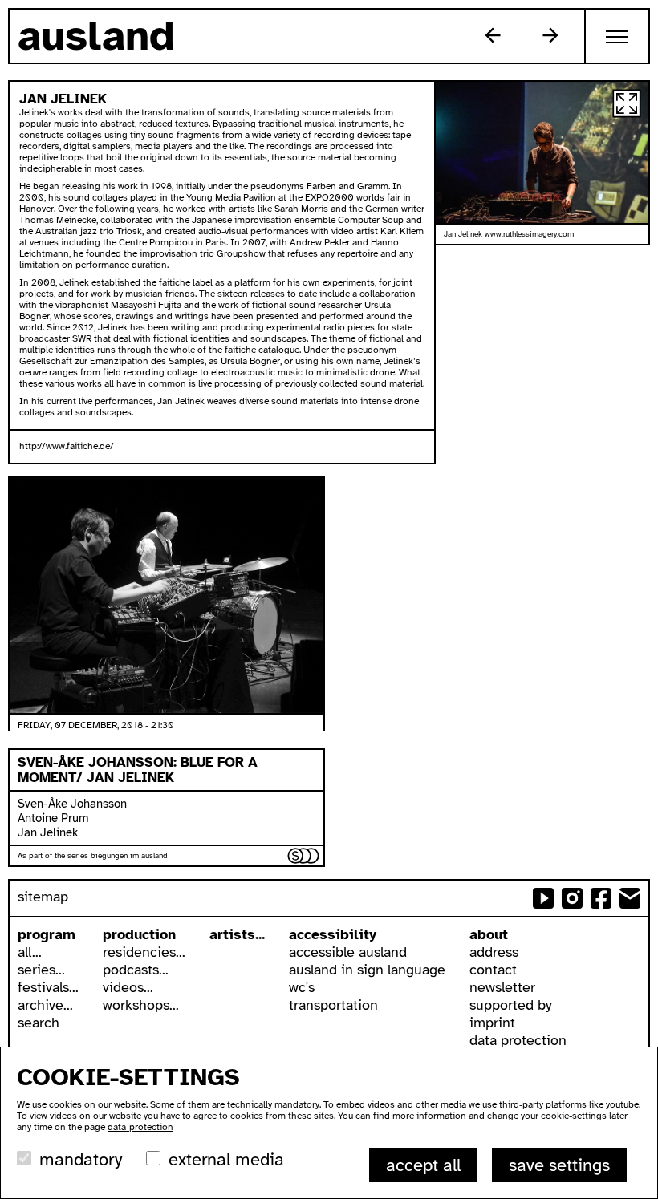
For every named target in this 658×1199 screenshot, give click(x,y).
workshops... (141, 1005)
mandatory (80, 1159)
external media (226, 1159)
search (38, 1022)
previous (492, 35)
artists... (237, 934)
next (550, 35)
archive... (45, 1005)
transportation (333, 1005)
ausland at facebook (601, 898)
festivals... (48, 987)
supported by (510, 1005)
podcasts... (136, 969)
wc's (302, 987)
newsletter (502, 987)
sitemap (43, 896)
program (46, 934)
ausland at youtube (543, 898)
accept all (423, 1165)
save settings (559, 1165)
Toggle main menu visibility (618, 36)
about (488, 934)
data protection (518, 1040)
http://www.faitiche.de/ (66, 446)
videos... (128, 987)
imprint (492, 1022)
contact (493, 969)
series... (41, 969)
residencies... (144, 952)
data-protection (140, 1126)
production (139, 934)
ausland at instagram (572, 898)
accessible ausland (348, 952)
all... (30, 952)
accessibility (332, 934)
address (493, 952)
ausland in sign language (367, 969)
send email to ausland (629, 898)
